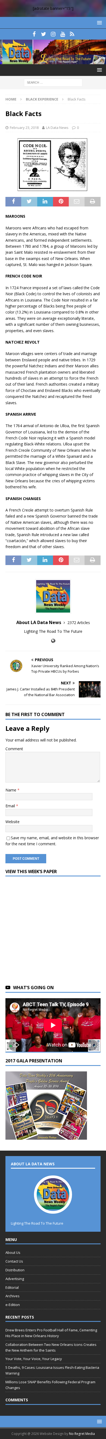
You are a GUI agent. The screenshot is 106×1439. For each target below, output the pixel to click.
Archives (12, 1295)
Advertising (14, 1278)
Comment (14, 748)
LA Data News (57, 127)
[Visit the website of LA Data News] (53, 640)
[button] (98, 22)
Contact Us (14, 1261)
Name (11, 790)
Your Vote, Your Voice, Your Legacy (33, 1358)
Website (12, 821)
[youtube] (62, 34)
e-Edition (12, 1304)
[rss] (72, 34)
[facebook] (34, 34)
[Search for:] (53, 82)
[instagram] (53, 34)
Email (10, 805)
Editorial (12, 1287)
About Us (12, 1252)
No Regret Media (82, 1433)
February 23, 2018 (24, 127)
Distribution (14, 1269)
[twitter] (43, 34)
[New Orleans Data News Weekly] (53, 61)
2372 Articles (78, 622)
